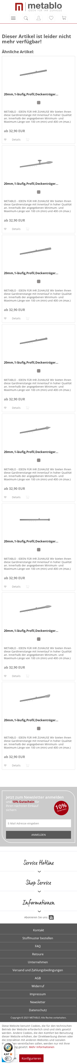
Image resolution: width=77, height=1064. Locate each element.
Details (16, 139)
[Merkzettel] (51, 18)
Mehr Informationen (41, 1047)
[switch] (8, 1059)
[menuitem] (13, 18)
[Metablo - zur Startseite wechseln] (38, 7)
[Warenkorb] (64, 18)
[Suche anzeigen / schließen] (26, 18)
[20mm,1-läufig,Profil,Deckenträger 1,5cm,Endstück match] (38, 74)
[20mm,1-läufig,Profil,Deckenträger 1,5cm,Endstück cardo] (38, 611)
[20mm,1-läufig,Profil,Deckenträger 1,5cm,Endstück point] (38, 432)
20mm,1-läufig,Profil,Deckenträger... (31, 94)
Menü (13, 18)
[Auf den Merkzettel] (5, 139)
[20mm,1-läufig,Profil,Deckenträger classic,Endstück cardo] (38, 164)
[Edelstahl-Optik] (38, 102)
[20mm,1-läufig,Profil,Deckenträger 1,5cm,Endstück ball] (38, 522)
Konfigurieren (31, 1058)
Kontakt (38, 930)
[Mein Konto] (38, 18)
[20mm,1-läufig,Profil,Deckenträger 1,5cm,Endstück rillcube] (38, 253)
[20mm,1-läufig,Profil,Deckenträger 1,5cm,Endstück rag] (38, 700)
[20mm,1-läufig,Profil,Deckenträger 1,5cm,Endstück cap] (38, 343)
